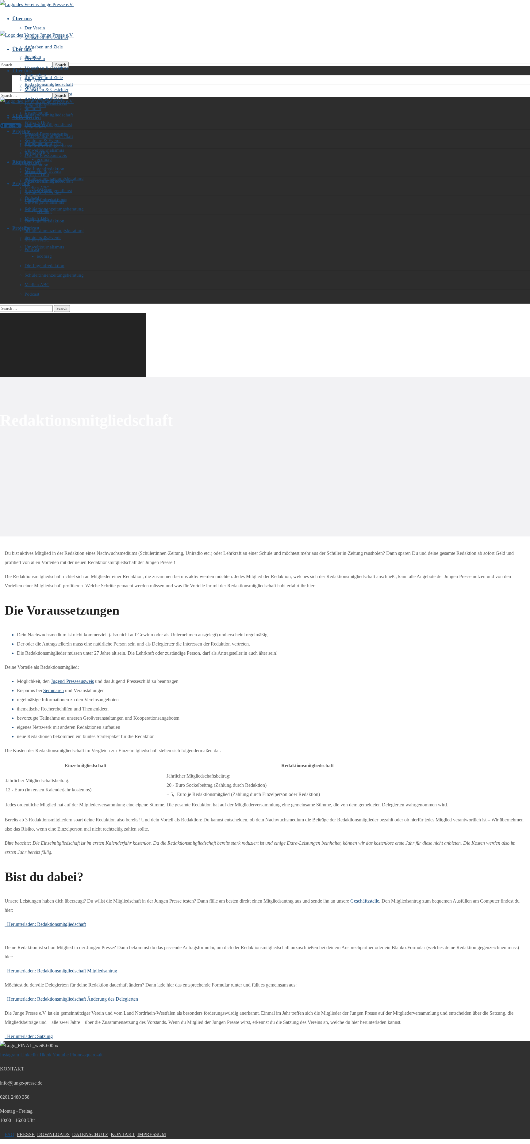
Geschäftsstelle (364, 900)
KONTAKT (123, 1134)
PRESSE (26, 1134)
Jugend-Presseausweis (72, 681)
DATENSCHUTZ (90, 1134)
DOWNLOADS (53, 1134)
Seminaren (53, 690)
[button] (11, 125)
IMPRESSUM (151, 1134)
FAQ (9, 1134)
